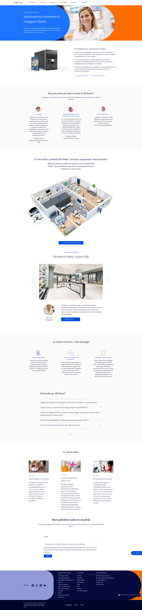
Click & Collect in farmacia (39, 481)
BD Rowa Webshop (101, 582)
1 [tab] (69, 328)
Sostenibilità (80, 584)
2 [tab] (70, 328)
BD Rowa (79, 578)
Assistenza (64, 2)
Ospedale (60, 593)
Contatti (83, 2)
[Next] (108, 281)
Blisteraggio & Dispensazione (66, 582)
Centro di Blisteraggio (64, 591)
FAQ (78, 588)
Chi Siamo (73, 2)
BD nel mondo (100, 586)
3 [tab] (71, 327)
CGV (82, 607)
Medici (60, 595)
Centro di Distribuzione (64, 588)
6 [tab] (73, 328)
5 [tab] (73, 328)
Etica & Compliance (82, 593)
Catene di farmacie (63, 586)
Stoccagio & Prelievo (63, 578)
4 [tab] (72, 328)
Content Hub (99, 584)
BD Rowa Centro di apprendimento (105, 580)
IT (126, 2)
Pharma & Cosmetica (63, 597)
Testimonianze (81, 582)
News (78, 586)
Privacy (76, 607)
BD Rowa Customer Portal (103, 578)
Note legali (68, 607)
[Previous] (34, 281)
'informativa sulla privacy (89, 550)
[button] (71, 404)
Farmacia (60, 584)
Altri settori (61, 599)
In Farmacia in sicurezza (102, 481)
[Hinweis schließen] (139, 595)
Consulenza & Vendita (64, 580)
